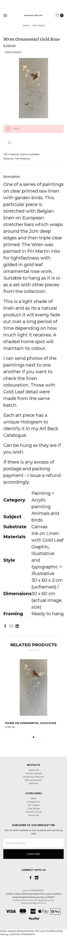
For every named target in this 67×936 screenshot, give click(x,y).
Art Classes (33, 805)
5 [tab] (42, 737)
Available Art (34, 801)
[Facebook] (5, 626)
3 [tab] (33, 737)
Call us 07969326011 (33, 890)
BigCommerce (39, 903)
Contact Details (33, 773)
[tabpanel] (33, 695)
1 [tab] (25, 737)
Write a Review (13, 51)
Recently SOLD (33, 811)
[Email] (11, 626)
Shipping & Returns (33, 776)
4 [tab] (38, 737)
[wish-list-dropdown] (9, 143)
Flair (52, 900)
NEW (33, 798)
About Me (33, 770)
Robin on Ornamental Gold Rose (30, 723)
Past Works (34, 808)
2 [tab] (29, 737)
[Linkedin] (17, 626)
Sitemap (33, 783)
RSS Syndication (33, 780)
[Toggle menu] (5, 15)
